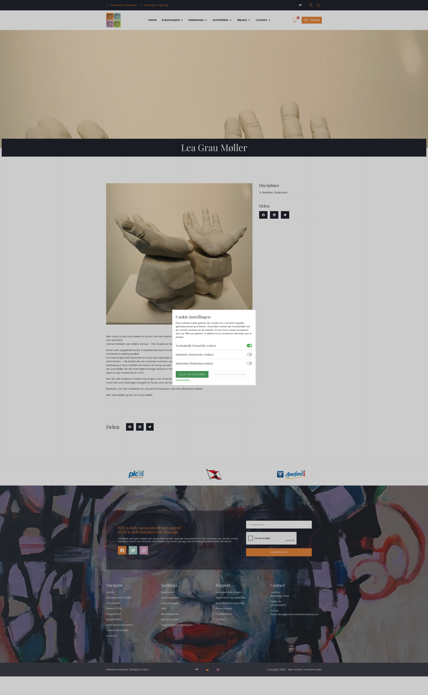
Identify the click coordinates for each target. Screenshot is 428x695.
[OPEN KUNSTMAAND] (181, 20)
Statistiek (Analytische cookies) (194, 354)
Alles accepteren (192, 374)
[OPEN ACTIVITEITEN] (230, 20)
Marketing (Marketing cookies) (194, 363)
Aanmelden (279, 552)
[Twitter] (133, 550)
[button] (130, 427)
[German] (207, 669)
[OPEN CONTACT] (269, 20)
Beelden (267, 192)
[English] (218, 669)
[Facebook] (122, 550)
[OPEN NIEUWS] (249, 20)
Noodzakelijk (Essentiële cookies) (196, 345)
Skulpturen (281, 192)
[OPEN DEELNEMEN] (206, 20)
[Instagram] (144, 550)
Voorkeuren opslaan (230, 374)
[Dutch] (300, 5)
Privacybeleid (183, 379)
